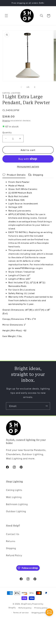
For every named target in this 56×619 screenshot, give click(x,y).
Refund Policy (14, 555)
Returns (10, 541)
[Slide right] (35, 87)
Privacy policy (40, 607)
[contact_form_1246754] (49, 612)
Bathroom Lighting (17, 504)
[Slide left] (21, 87)
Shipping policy (39, 612)
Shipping (6, 120)
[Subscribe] (46, 406)
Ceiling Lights (14, 489)
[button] (6, 15)
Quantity (7, 132)
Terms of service (21, 612)
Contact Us (12, 534)
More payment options (28, 166)
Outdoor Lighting (16, 511)
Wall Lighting (14, 497)
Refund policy (25, 607)
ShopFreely (26, 604)
